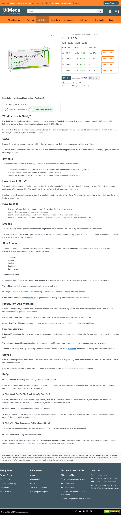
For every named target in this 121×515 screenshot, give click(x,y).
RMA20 (84, 78)
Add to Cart (107, 52)
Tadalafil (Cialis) (81, 34)
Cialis (80, 248)
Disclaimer (4, 487)
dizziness (72, 348)
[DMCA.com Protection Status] (112, 511)
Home (64, 34)
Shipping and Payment (39, 491)
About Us (34, 475)
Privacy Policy (6, 475)
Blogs (110, 19)
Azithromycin (85, 19)
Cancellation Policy (8, 483)
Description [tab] (7, 98)
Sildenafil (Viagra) (67, 169)
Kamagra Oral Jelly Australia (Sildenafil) (73, 493)
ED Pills (41, 19)
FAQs (32, 483)
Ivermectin (99, 19)
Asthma (30, 19)
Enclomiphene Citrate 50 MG (73, 479)
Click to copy (93, 78)
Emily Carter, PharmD (43, 109)
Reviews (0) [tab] (40, 98)
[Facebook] (76, 511)
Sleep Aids (68, 19)
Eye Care (55, 19)
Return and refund (7, 491)
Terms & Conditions (38, 487)
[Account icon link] (110, 11)
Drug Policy (5, 479)
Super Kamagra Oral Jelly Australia (75, 498)
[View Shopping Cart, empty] (116, 11)
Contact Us (35, 479)
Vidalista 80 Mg (67, 487)
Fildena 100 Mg (67, 475)
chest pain (30, 297)
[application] (21, 20)
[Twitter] (80, 511)
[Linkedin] (91, 511)
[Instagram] (83, 511)
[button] (111, 3)
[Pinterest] (87, 511)
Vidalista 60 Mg (67, 483)
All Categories (14, 19)
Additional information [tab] (23, 98)
